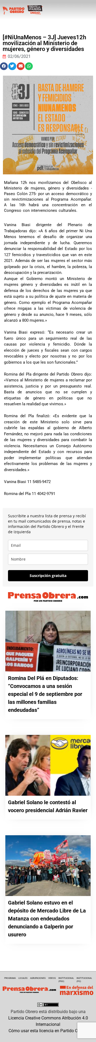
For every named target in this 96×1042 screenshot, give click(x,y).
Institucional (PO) (84, 980)
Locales (22, 978)
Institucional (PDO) (66, 980)
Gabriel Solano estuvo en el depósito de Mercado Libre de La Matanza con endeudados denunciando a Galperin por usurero (47, 918)
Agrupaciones (38, 978)
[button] (4, 66)
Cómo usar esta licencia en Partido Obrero (48, 1030)
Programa (10, 978)
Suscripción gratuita (48, 575)
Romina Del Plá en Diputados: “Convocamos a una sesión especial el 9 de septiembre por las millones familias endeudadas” (45, 694)
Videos (52, 978)
